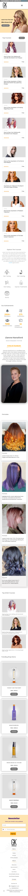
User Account (14, 867)
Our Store (14, 871)
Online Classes (14, 857)
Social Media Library (14, 874)
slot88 (10, 262)
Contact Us (14, 883)
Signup (13, 834)
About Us (14, 865)
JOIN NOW (24, 1)
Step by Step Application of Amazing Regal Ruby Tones (12, 650)
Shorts (7, 297)
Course (14, 855)
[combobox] (4, 829)
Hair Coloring (21, 276)
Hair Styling (7, 287)
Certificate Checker (14, 876)
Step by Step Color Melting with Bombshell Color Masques (12, 614)
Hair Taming (7, 276)
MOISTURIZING (14, 800)
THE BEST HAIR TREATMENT (14, 688)
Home (14, 853)
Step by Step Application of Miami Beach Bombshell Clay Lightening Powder (12, 632)
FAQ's (14, 869)
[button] (22, 5)
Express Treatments (21, 287)
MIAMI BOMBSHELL (14, 725)
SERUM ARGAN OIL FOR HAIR (14, 762)
